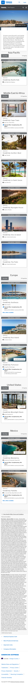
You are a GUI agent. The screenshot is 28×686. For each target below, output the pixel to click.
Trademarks (4, 667)
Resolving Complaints (17, 674)
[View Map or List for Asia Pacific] (5, 55)
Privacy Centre (14, 667)
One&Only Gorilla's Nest (12, 153)
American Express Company (17, 681)
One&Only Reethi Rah (11, 80)
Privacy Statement (6, 671)
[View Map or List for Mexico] (5, 434)
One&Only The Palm (21, 25)
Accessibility (5, 674)
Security (16, 671)
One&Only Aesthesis (10, 302)
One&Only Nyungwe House (13, 207)
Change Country (14, 658)
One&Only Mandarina (11, 458)
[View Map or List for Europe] (5, 278)
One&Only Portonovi (10, 365)
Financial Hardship (6, 677)
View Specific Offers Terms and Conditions (13, 514)
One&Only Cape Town (11, 120)
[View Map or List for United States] (5, 388)
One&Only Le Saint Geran (12, 180)
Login (24, 2)
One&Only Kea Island (11, 337)
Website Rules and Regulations (10, 664)
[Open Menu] (3, 2)
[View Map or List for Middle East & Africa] (5, 96)
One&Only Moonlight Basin (13, 412)
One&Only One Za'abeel (12, 235)
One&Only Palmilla (10, 491)
